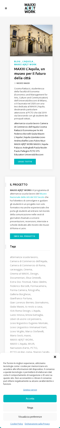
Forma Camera (18, 290)
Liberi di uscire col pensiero (25, 319)
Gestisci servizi (30, 389)
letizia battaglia (34, 314)
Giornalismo (41, 302)
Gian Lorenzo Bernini (22, 302)
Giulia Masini (17, 306)
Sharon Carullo (41, 352)
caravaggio (16, 269)
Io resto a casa (33, 306)
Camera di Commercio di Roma (27, 265)
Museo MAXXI (23, 83)
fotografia (34, 290)
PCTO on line (17, 352)
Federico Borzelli (19, 286)
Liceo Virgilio (17, 331)
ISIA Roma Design (20, 310)
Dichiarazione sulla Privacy (37, 423)
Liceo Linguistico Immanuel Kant (28, 327)
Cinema (28, 269)
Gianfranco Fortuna (21, 298)
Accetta (30, 398)
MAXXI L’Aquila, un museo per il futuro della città (30, 73)
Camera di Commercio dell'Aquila (28, 261)
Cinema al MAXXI (19, 273)
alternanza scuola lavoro (24, 257)
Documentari (17, 277)
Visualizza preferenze (30, 416)
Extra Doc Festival (20, 281)
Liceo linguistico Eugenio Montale (29, 323)
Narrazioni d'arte (19, 347)
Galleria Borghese (20, 294)
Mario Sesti (16, 335)
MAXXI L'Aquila (18, 343)
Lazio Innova (17, 314)
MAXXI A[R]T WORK (21, 339)
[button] (55, 357)
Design (34, 273)
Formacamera (38, 286)
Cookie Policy (16, 423)
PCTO (33, 347)
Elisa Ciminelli (33, 277)
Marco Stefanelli (34, 331)
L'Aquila (36, 310)
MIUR (31, 343)
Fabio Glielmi (39, 281)
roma (29, 352)
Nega (30, 407)
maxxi (27, 335)
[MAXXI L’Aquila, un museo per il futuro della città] (31, 40)
